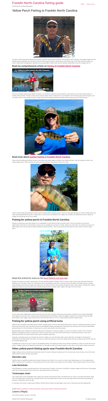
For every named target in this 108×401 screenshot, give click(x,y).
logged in (22, 395)
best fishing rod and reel (56, 278)
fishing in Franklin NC (23, 388)
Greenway (85, 97)
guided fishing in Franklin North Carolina (50, 157)
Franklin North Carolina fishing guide (37, 3)
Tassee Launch (73, 97)
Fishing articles (90, 4)
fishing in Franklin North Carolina (63, 66)
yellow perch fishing (34, 388)
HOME (82, 4)
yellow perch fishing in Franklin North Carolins (54, 388)
